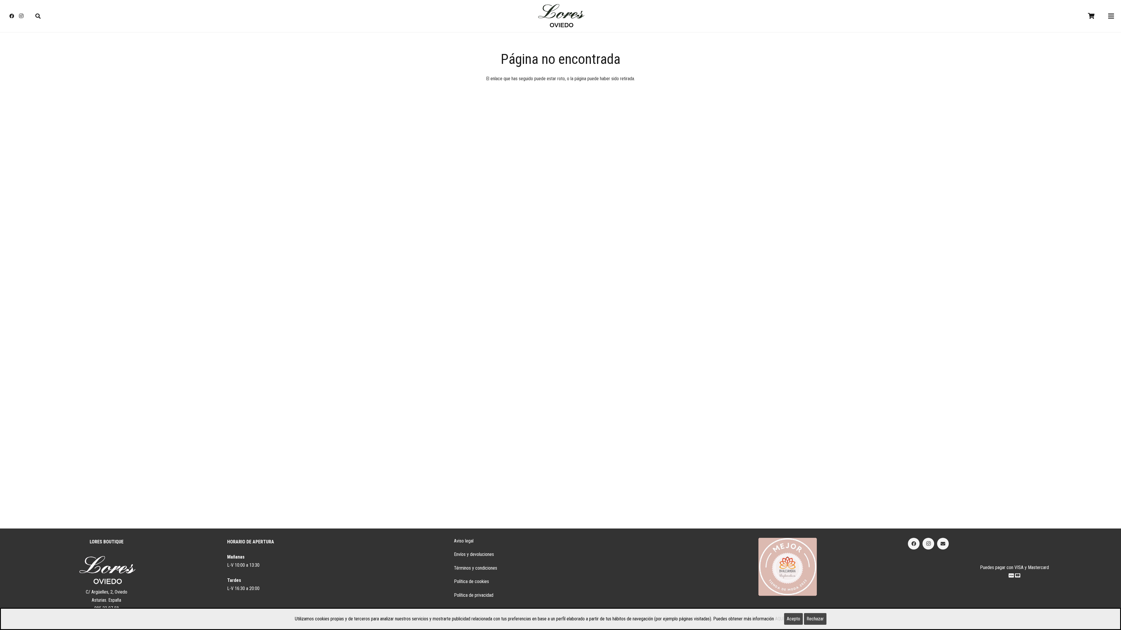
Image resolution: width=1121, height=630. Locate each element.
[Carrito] (1091, 16)
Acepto (793, 619)
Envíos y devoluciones (474, 554)
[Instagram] (21, 16)
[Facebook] (11, 16)
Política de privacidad (473, 595)
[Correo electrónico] (943, 544)
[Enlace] (561, 16)
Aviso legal (464, 541)
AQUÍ (779, 619)
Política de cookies (471, 581)
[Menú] (1111, 16)
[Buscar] (38, 16)
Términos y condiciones (475, 568)
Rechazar (815, 619)
